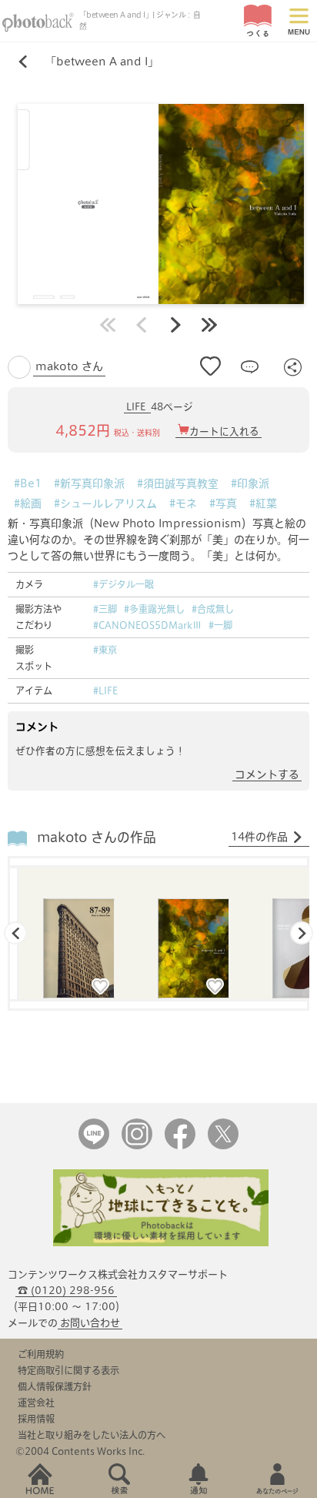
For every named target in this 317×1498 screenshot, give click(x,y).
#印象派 (250, 483)
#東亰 (105, 649)
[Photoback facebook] (180, 1146)
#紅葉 (263, 503)
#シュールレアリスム (105, 503)
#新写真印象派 (89, 483)
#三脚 (105, 609)
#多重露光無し (154, 609)
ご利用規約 (41, 1354)
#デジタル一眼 (123, 584)
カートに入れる (224, 431)
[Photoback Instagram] (137, 1146)
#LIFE (105, 690)
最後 (209, 325)
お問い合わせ (90, 1323)
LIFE (137, 407)
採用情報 (36, 1418)
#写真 (223, 503)
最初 (107, 325)
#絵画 (28, 503)
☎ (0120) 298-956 (66, 1291)
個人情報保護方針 (55, 1386)
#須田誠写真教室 (178, 483)
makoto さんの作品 (96, 837)
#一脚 (220, 625)
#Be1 (28, 483)
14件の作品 (259, 836)
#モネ (183, 503)
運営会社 (36, 1402)
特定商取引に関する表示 (68, 1370)
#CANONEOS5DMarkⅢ (147, 625)
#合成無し (213, 609)
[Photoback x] (223, 1146)
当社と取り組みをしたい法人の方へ (91, 1434)
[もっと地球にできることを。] (161, 1243)
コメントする (267, 774)
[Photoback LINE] (94, 1146)
